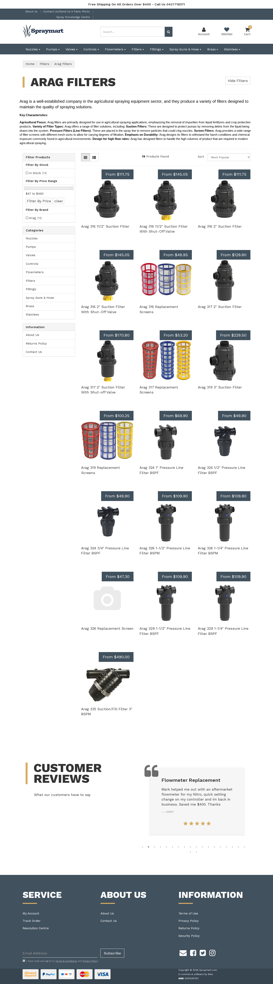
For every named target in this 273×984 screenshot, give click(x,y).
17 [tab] (238, 847)
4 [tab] (160, 847)
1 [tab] (142, 847)
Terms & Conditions (66, 961)
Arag (35, 218)
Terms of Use (188, 913)
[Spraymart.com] (44, 31)
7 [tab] (178, 847)
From (118, 174)
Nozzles (32, 49)
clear (58, 201)
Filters (137, 49)
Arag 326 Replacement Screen (107, 628)
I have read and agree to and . (62, 961)
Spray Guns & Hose (184, 49)
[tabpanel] (196, 801)
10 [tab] (196, 847)
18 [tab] (244, 847)
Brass (212, 49)
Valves (71, 49)
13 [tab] (214, 847)
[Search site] (168, 32)
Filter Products (38, 157)
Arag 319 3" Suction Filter (220, 387)
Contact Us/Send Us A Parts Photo (67, 11)
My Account (31, 913)
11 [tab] (202, 847)
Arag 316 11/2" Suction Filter (105, 226)
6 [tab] (172, 847)
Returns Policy (36, 343)
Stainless (231, 49)
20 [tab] (196, 852)
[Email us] (183, 952)
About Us (32, 11)
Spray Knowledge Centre (73, 17)
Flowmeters (114, 49)
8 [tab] (184, 847)
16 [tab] (232, 847)
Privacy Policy (188, 921)
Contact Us (34, 352)
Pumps (52, 49)
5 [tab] (166, 847)
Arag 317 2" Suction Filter (220, 307)
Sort (201, 156)
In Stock (38, 173)
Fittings (156, 49)
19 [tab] (190, 852)
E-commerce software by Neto (195, 974)
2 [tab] (148, 847)
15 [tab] (226, 847)
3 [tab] (154, 847)
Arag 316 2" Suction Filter (220, 226)
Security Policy (189, 936)
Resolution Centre (36, 928)
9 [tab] (190, 847)
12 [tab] (208, 847)
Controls (91, 49)
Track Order (32, 921)
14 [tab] (220, 847)
